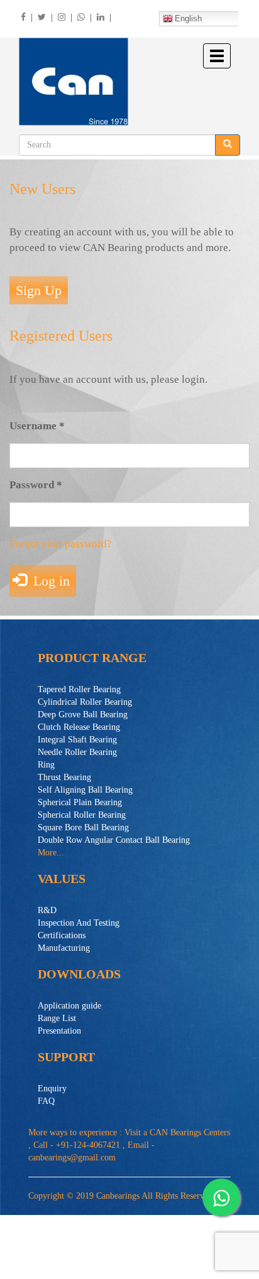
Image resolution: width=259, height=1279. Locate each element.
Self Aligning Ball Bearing (85, 790)
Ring (46, 764)
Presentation (59, 1031)
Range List (57, 1018)
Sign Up (39, 290)
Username (37, 426)
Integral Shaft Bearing (77, 739)
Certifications (61, 935)
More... (51, 852)
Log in (50, 581)
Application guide (69, 1005)
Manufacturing (64, 948)
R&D (47, 910)
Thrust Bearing (64, 777)
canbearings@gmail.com (72, 1157)
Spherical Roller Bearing (82, 815)
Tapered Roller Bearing (79, 689)
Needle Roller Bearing (77, 752)
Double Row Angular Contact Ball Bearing (114, 840)
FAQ (46, 1101)
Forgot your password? (60, 544)
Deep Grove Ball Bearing (83, 714)
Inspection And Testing (78, 923)
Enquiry (52, 1088)
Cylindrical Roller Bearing (85, 702)
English (188, 18)
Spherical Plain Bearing (80, 802)
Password (35, 485)
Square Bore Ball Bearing (83, 827)
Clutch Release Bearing (79, 727)
